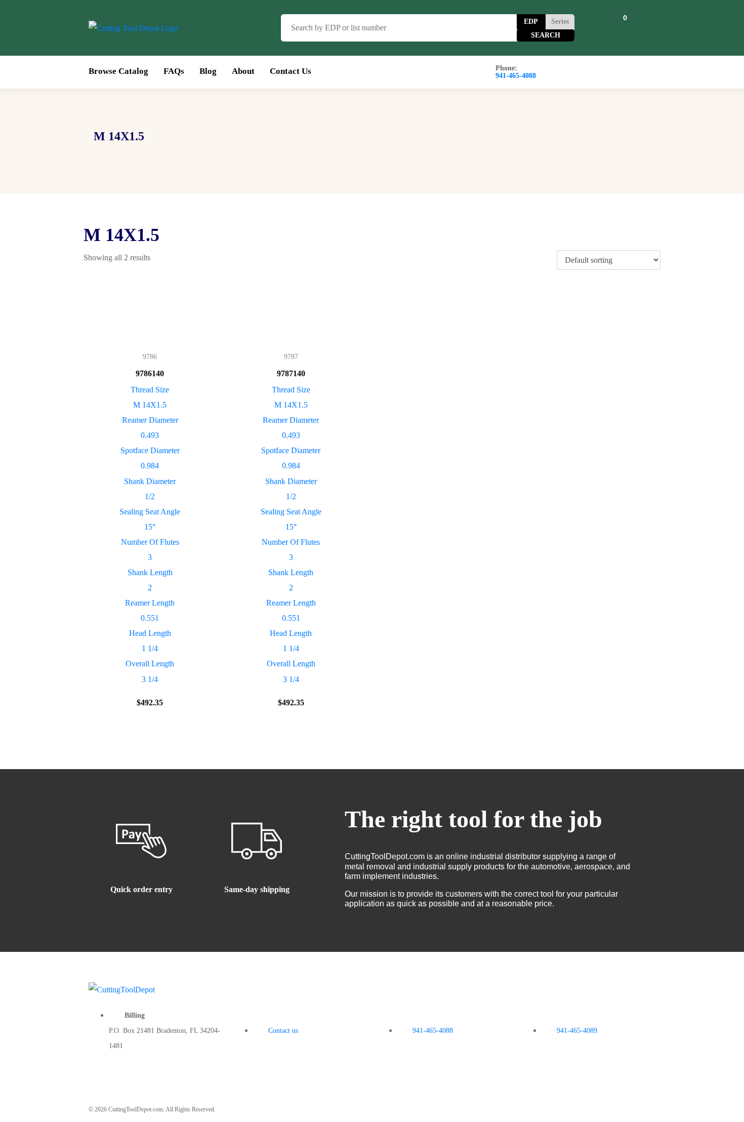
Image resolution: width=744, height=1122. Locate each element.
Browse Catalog (118, 71)
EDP (531, 21)
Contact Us (290, 71)
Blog (208, 71)
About (243, 71)
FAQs (173, 71)
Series (560, 21)
